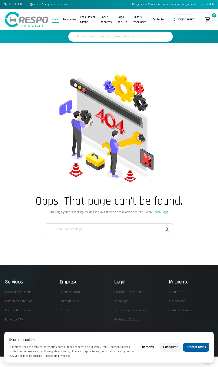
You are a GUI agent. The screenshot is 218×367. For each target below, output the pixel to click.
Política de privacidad (57, 356)
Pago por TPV (122, 19)
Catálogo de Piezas (18, 292)
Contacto (158, 19)
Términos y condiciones (130, 310)
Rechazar (148, 347)
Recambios (69, 19)
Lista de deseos (180, 310)
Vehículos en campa (88, 19)
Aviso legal (121, 301)
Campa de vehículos (19, 301)
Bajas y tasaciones (139, 19)
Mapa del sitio (69, 301)
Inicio (55, 19)
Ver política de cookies (29, 356)
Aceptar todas (196, 347)
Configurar (170, 347)
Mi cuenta (175, 292)
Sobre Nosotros (71, 292)
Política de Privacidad (128, 292)
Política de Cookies (127, 319)
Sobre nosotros (106, 19)
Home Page (160, 212)
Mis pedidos (177, 301)
